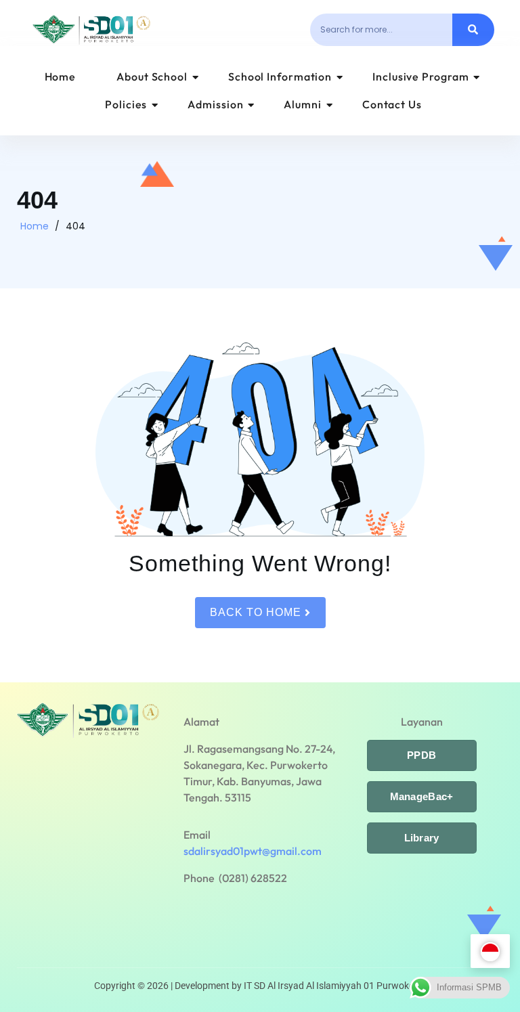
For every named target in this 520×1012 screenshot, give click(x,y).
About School (152, 76)
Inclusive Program (420, 76)
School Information (280, 76)
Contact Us (392, 104)
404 (75, 226)
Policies (126, 104)
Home (61, 76)
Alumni (302, 104)
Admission (215, 104)
